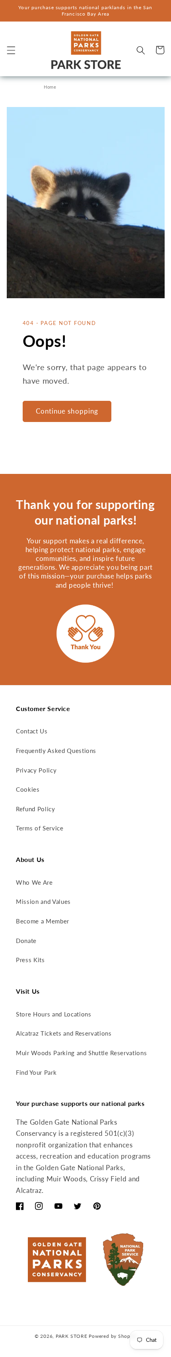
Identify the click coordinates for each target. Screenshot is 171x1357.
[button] (10, 49)
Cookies (28, 789)
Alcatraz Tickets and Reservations (64, 1033)
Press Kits (30, 959)
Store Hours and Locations (53, 1014)
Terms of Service (40, 828)
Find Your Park (36, 1072)
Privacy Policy (36, 770)
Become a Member (42, 921)
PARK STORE (71, 1336)
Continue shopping (67, 411)
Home (50, 86)
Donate (26, 940)
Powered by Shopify (112, 1336)
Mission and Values (43, 901)
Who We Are (34, 882)
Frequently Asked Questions (56, 750)
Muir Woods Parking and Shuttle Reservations (81, 1052)
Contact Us (32, 731)
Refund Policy (35, 808)
